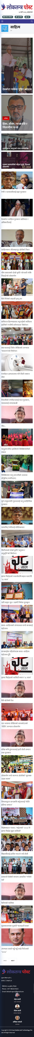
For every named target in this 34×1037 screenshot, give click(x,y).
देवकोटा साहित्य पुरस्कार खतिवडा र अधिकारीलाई (14, 221)
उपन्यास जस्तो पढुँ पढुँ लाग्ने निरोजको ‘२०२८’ (15, 950)
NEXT (13, 961)
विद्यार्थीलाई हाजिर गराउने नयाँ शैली (14, 854)
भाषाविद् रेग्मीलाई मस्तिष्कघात (12, 527)
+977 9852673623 (12, 989)
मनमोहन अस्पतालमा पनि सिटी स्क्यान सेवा (15, 375)
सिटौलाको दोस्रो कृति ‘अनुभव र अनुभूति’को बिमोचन (13, 552)
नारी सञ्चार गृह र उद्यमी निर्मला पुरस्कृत (15, 602)
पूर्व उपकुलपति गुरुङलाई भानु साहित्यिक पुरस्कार (16, 503)
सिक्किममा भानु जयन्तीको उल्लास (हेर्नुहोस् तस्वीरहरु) (14, 476)
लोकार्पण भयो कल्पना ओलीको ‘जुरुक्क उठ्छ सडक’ (16, 777)
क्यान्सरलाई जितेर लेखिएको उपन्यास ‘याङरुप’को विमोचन (15, 349)
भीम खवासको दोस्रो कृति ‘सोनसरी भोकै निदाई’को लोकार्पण (16, 274)
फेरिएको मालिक (7, 903)
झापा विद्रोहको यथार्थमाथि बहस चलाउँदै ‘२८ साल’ (16, 578)
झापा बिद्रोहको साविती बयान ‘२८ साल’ (16, 677)
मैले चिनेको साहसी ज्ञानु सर (11, 299)
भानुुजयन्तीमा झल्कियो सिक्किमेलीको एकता (15, 450)
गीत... (3, 426)
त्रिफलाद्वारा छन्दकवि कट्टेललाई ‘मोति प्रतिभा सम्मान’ (15, 803)
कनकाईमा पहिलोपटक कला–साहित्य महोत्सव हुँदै (15, 653)
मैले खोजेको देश (7, 700)
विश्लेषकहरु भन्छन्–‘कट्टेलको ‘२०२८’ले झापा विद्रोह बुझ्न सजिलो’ (15, 829)
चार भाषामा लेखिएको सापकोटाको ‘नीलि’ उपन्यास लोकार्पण (14, 725)
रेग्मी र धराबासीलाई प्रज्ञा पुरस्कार (13, 192)
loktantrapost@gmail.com (15, 991)
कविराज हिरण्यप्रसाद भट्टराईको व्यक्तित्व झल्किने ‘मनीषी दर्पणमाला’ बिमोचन (16, 323)
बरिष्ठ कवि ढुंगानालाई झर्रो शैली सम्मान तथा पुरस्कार (16, 751)
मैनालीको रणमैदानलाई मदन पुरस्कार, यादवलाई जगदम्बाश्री (15, 401)
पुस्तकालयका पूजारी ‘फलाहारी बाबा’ (15, 926)
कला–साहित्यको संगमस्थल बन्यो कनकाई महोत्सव (17, 627)
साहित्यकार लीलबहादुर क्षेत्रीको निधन (15, 250)
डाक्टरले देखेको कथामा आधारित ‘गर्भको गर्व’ (16, 878)
